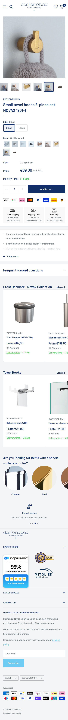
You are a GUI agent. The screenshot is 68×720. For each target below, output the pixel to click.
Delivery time (13, 352)
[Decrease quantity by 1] (6, 189)
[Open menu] (4, 7)
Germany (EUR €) (29, 678)
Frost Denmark (11, 99)
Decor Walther (14, 418)
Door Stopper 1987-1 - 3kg (19, 337)
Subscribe (13, 662)
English (8, 678)
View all (61, 287)
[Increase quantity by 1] (22, 189)
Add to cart (46, 189)
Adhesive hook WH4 (16, 422)
